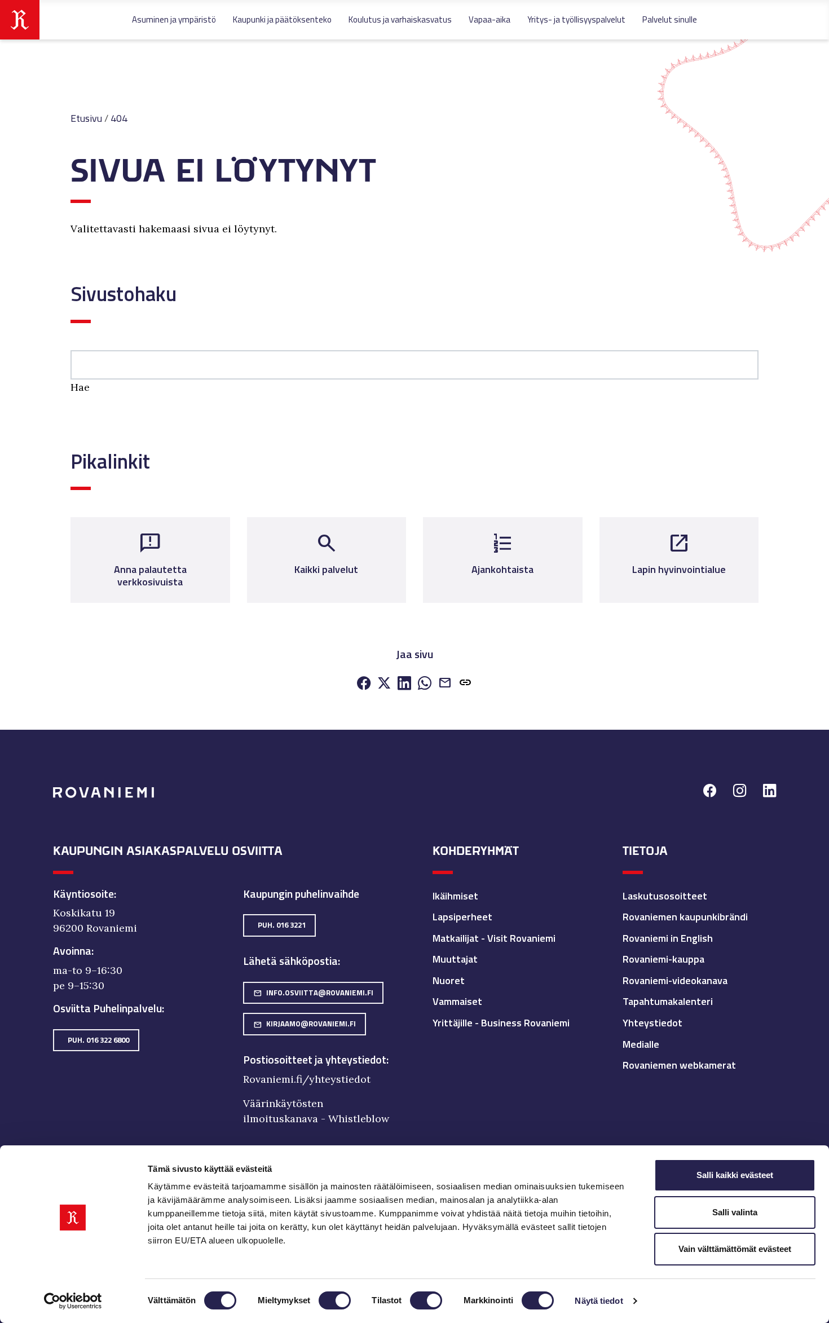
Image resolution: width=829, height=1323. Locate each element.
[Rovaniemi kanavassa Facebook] (709, 792)
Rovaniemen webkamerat (679, 1065)
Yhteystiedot (652, 1022)
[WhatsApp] (424, 684)
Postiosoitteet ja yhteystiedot (314, 1059)
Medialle (641, 1044)
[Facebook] (364, 684)
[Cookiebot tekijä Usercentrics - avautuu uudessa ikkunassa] (73, 1301)
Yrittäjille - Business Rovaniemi (501, 1022)
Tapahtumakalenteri (668, 1001)
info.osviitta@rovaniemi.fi (313, 992)
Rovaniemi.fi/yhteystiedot (307, 1079)
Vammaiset (457, 1001)
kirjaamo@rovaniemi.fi (304, 1023)
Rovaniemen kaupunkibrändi (685, 916)
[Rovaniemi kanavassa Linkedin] (769, 792)
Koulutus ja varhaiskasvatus (400, 19)
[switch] (335, 1300)
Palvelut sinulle (669, 19)
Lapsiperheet (462, 916)
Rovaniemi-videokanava (675, 980)
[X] (384, 684)
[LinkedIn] (404, 684)
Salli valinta (734, 1212)
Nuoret (449, 980)
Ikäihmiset (455, 895)
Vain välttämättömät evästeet (734, 1249)
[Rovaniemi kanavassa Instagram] (739, 792)
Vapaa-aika (489, 19)
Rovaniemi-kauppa (663, 959)
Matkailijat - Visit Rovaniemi (494, 938)
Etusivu (86, 118)
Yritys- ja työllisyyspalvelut (576, 19)
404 (119, 118)
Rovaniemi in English (668, 938)
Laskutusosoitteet (665, 895)
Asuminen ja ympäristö (174, 19)
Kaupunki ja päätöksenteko (282, 19)
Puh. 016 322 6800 (98, 1040)
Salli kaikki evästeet (734, 1175)
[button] (465, 683)
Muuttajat (455, 959)
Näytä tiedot (599, 1301)
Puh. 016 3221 (282, 924)
